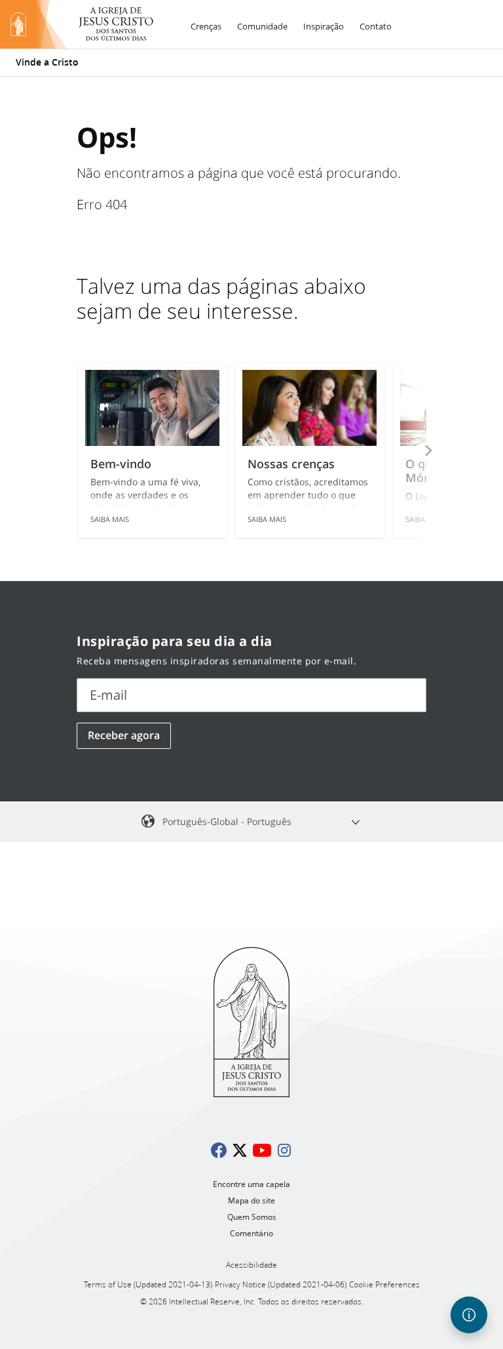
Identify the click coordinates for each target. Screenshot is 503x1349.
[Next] (410, 450)
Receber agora (124, 735)
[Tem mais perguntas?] (469, 1315)
